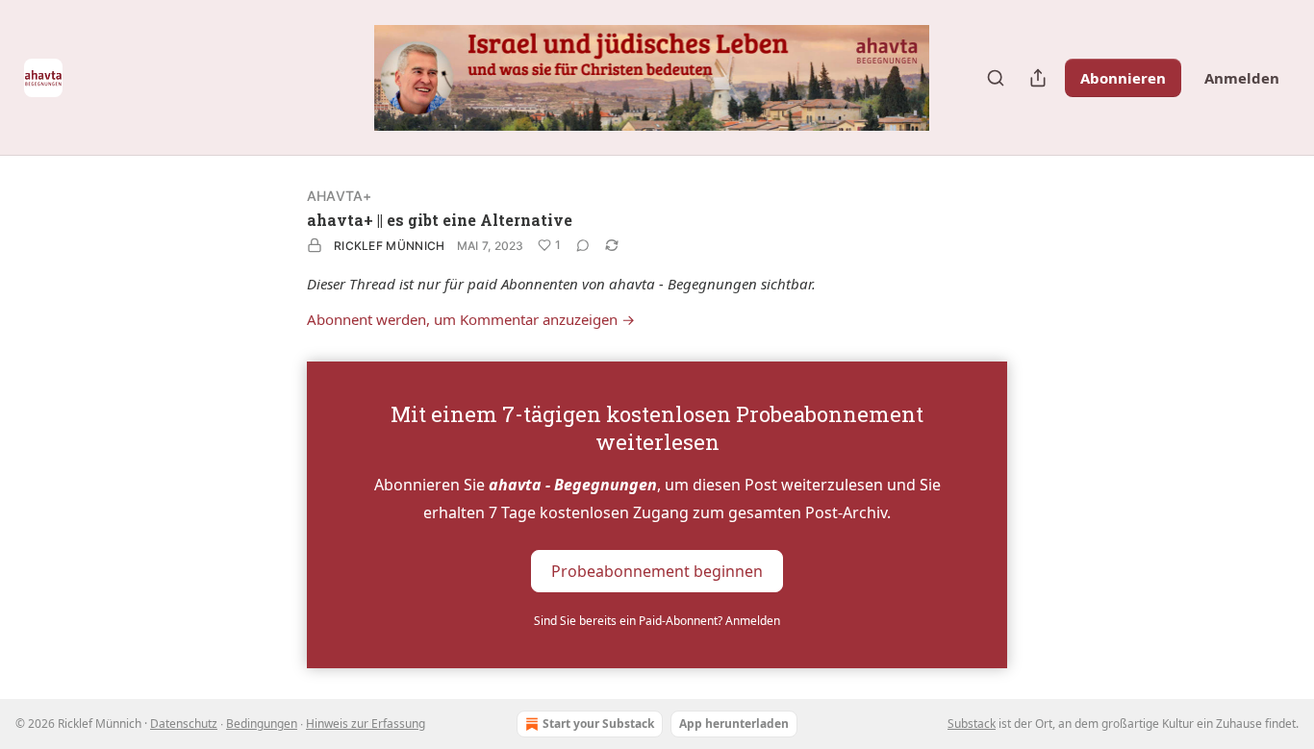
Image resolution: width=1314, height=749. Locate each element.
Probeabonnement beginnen (657, 570)
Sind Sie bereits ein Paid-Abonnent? (657, 620)
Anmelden (1241, 77)
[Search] (995, 78)
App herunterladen (734, 723)
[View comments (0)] (582, 245)
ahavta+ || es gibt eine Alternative (439, 220)
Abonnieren (1123, 77)
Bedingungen (261, 723)
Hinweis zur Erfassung (365, 723)
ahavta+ (339, 195)
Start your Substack (598, 723)
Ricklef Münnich (389, 245)
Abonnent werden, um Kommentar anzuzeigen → (471, 319)
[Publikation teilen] (1038, 78)
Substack (972, 723)
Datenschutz (183, 723)
